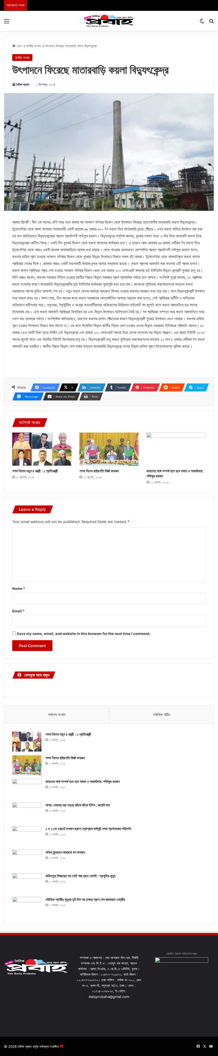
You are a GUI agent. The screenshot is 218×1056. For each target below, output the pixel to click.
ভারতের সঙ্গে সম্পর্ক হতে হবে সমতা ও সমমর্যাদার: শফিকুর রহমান (82, 781)
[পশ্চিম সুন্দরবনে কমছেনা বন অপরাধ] (26, 860)
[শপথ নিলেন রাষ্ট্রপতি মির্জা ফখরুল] (109, 449)
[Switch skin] (202, 23)
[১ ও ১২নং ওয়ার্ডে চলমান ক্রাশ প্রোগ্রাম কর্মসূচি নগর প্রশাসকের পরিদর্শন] (26, 836)
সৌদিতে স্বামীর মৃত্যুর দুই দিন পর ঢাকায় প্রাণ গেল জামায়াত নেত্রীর (85, 899)
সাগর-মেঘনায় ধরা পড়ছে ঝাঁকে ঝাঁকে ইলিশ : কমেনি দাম (77, 805)
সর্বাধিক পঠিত (161, 714)
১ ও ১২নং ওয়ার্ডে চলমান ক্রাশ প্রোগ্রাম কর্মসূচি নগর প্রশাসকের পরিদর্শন (88, 828)
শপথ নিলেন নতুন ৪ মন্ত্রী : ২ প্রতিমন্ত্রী (35, 471)
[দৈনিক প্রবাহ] (109, 21)
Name (18, 588)
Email (18, 611)
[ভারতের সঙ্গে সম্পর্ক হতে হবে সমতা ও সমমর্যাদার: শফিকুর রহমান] (176, 449)
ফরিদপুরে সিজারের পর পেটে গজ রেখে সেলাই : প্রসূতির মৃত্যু (80, 876)
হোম (18, 46)
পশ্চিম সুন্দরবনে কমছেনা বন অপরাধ (65, 852)
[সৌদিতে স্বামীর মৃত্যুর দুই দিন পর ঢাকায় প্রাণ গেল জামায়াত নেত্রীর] (26, 907)
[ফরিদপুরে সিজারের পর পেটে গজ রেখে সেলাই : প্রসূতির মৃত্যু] (26, 883)
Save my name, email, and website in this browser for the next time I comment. (83, 633)
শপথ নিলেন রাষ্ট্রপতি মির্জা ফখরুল (99, 471)
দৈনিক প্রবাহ (22, 84)
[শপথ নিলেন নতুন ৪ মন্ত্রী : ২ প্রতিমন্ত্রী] (42, 449)
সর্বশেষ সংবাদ (56, 714)
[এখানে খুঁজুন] (211, 23)
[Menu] (6, 23)
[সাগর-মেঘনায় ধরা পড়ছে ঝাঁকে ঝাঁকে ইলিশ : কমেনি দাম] (26, 812)
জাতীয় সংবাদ (33, 46)
